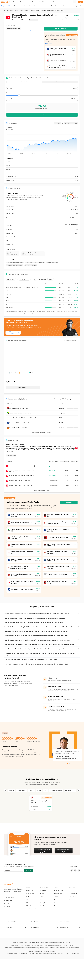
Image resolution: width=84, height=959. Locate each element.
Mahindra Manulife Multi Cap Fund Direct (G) (21, 485)
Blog (70, 890)
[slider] (19, 95)
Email (7, 903)
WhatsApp (9, 900)
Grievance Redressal (58, 942)
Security (43, 942)
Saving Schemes (45, 902)
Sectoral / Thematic (21, 19)
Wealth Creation (44, 905)
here (78, 953)
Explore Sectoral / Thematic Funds (41, 432)
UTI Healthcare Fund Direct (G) (18, 427)
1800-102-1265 (10, 897)
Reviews (56, 905)
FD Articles (43, 896)
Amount (8, 86)
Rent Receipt (72, 896)
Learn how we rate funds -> (34, 30)
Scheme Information (30, 6)
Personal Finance (45, 899)
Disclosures (24, 942)
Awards (56, 896)
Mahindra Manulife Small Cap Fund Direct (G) (22, 466)
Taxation (42, 893)
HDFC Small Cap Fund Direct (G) (18, 408)
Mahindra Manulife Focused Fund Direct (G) (21, 475)
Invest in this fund (60, 28)
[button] (19, 2)
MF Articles (43, 890)
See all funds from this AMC (41, 490)
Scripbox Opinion (6, 6)
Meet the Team (58, 890)
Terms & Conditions (34, 942)
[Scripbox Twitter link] (71, 870)
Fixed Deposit (30, 893)
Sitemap (68, 942)
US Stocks (29, 896)
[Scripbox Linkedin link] (78, 870)
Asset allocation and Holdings (69, 6)
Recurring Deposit (31, 909)
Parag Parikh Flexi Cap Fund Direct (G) (20, 413)
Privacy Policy (16, 942)
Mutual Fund (29, 890)
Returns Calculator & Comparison (48, 6)
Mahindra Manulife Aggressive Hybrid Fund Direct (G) (21, 470)
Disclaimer (49, 942)
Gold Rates (29, 905)
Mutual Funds (10, 10)
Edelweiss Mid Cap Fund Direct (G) (19, 423)
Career (56, 902)
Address (8, 906)
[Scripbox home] (5, 2)
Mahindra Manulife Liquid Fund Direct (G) (20, 480)
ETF (27, 899)
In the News (57, 899)
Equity (13, 19)
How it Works (58, 893)
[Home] (4, 10)
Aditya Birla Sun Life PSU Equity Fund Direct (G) (22, 418)
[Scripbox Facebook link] (75, 870)
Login (80, 2)
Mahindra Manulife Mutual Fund (21, 10)
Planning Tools (73, 893)
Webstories (72, 899)
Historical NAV (18, 6)
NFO (27, 902)
